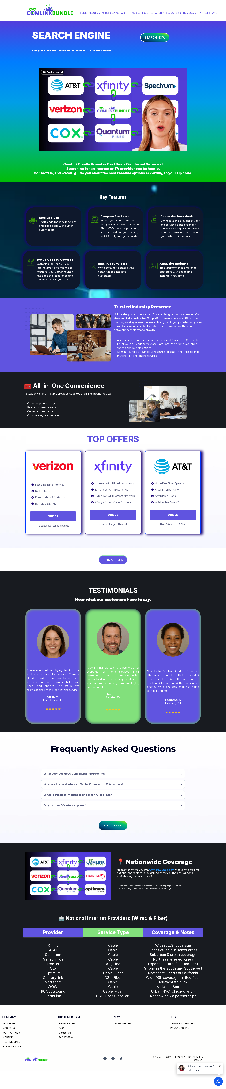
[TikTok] (121, 1059)
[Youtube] (113, 1059)
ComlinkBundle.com (162, 869)
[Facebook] (105, 1059)
